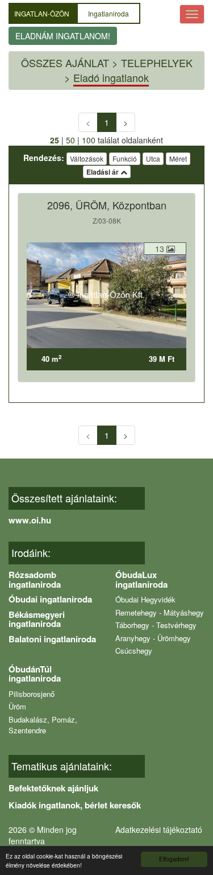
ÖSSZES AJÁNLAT (65, 62)
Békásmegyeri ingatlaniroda (37, 619)
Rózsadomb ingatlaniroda (35, 579)
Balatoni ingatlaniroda (52, 639)
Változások (86, 158)
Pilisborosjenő (32, 693)
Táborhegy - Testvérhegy (156, 625)
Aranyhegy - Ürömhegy (153, 638)
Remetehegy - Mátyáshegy (159, 612)
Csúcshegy (133, 650)
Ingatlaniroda (108, 13)
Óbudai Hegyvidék (145, 599)
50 (70, 140)
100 (88, 140)
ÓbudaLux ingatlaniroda (141, 579)
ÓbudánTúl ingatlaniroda (35, 674)
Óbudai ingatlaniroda (50, 599)
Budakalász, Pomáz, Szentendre (43, 725)
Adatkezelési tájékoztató (158, 829)
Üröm (17, 706)
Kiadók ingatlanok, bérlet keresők (75, 805)
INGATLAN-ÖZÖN (42, 13)
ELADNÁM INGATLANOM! (62, 36)
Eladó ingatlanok (111, 77)
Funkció (124, 158)
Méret (178, 158)
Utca (153, 158)
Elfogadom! (174, 859)
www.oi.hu (30, 520)
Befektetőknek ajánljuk (53, 788)
